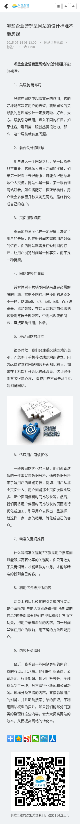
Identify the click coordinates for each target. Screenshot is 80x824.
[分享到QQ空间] (18, 738)
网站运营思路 (53, 42)
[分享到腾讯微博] (44, 738)
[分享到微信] (35, 738)
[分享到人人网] (52, 738)
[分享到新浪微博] (27, 738)
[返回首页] (4, 5)
